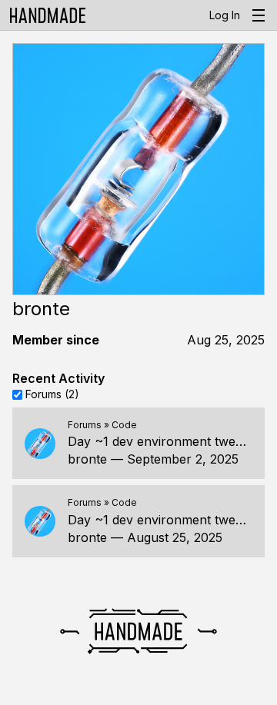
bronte (87, 459)
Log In (224, 15)
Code (124, 425)
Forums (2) (52, 394)
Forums (85, 425)
